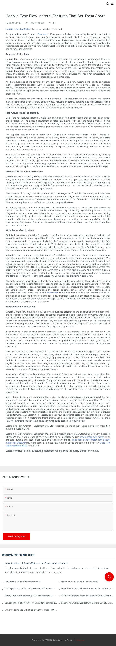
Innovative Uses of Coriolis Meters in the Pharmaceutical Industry (37, 563)
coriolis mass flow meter (92, 437)
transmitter (52, 292)
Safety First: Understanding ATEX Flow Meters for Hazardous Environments (31, 595)
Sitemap (80, 640)
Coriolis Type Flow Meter (18, 29)
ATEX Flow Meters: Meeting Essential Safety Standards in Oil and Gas (87, 595)
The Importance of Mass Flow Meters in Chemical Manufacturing (31, 588)
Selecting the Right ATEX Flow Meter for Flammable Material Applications (31, 602)
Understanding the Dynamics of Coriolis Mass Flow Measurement (31, 609)
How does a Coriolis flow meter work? (23, 581)
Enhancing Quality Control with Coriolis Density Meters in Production (87, 602)
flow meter (43, 34)
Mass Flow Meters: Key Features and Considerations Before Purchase (87, 588)
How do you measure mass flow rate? (79, 581)
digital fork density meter (84, 439)
